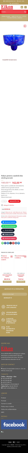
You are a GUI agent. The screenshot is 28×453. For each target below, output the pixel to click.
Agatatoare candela (20, 275)
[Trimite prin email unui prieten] (10, 243)
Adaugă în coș (14, 201)
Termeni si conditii (6, 403)
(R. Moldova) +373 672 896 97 (10, 384)
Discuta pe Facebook (10, 222)
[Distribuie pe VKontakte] (16, 243)
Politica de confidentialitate (8, 409)
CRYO (24, 445)
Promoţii (3, 401)
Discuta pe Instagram (10, 238)
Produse (3, 398)
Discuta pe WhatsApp (10, 226)
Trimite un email (9, 234)
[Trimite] (25, 11)
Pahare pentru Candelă (11, 213)
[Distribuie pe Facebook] (5, 243)
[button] (22, 7)
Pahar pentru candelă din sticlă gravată (9, 217)
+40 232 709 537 (13, 386)
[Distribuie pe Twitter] (8, 243)
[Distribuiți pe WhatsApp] (2, 243)
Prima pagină (6, 16)
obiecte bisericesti (12, 216)
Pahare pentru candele (14, 18)
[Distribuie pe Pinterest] (13, 243)
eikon (6, 216)
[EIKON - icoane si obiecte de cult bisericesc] (8, 7)
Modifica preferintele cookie (14, 446)
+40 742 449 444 (7, 378)
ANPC (2, 412)
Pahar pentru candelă (21, 216)
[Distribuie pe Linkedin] (18, 243)
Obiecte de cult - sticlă (19, 16)
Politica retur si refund (7, 406)
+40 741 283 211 (7, 382)
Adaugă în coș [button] (7, 281)
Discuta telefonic (9, 230)
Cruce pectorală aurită (7, 275)
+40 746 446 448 (7, 380)
